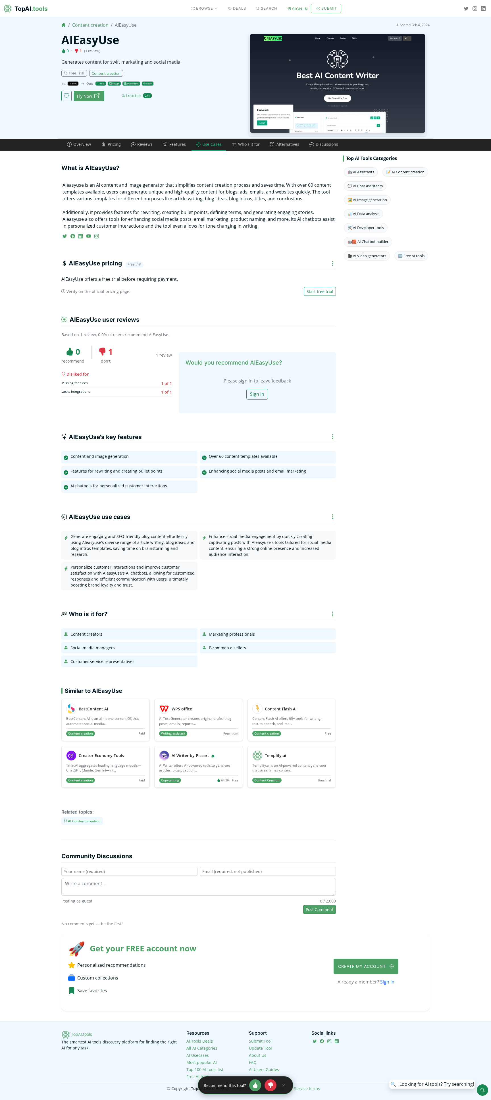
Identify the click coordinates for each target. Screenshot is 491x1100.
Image (115, 83)
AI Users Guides (264, 1069)
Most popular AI (201, 1062)
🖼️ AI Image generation (367, 199)
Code (148, 83)
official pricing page (110, 291)
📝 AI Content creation (405, 171)
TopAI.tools (81, 1034)
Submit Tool (260, 1041)
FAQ (253, 1062)
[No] (270, 1085)
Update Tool (260, 1048)
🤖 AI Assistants (361, 171)
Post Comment (319, 909)
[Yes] (255, 1085)
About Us (257, 1055)
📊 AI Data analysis (363, 213)
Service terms (307, 1088)
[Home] (63, 25)
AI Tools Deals (199, 1041)
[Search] (482, 1090)
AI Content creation (84, 821)
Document (132, 83)
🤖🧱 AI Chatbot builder (368, 241)
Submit (329, 8)
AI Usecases (197, 1055)
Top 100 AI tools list (204, 1069)
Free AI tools (198, 1076)
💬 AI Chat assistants (365, 185)
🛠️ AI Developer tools (366, 227)
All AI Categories (201, 1048)
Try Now (84, 96)
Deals (239, 8)
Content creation (90, 25)
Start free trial (320, 291)
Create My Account (362, 966)
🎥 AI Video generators (367, 255)
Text (74, 83)
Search (269, 8)
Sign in (300, 9)
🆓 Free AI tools (411, 255)
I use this (138, 95)
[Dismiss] (283, 1085)
